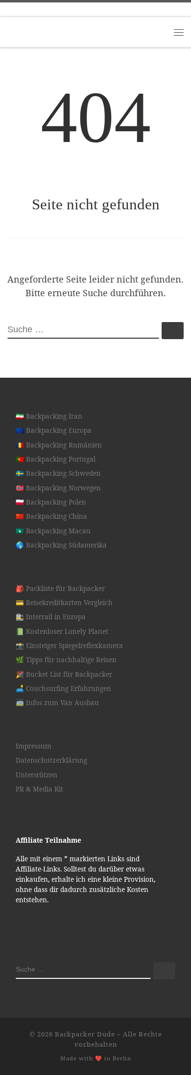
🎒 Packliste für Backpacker (60, 588)
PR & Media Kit (39, 789)
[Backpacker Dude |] (68, 31)
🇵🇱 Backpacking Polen (51, 502)
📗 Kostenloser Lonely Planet (62, 631)
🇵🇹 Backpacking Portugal (56, 459)
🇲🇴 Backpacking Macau (53, 531)
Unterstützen (36, 775)
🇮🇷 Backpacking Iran (49, 416)
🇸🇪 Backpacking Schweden (58, 473)
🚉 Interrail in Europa (51, 616)
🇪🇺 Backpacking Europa (54, 430)
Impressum (33, 746)
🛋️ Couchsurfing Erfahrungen (63, 688)
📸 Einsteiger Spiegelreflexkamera (69, 645)
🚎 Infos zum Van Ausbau (57, 702)
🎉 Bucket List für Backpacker (64, 674)
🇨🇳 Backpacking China (51, 516)
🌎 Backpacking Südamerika (61, 545)
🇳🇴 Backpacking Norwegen (58, 488)
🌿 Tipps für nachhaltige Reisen (66, 659)
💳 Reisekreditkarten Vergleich (64, 602)
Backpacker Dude (85, 1034)
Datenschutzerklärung (51, 760)
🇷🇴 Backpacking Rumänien (59, 445)
